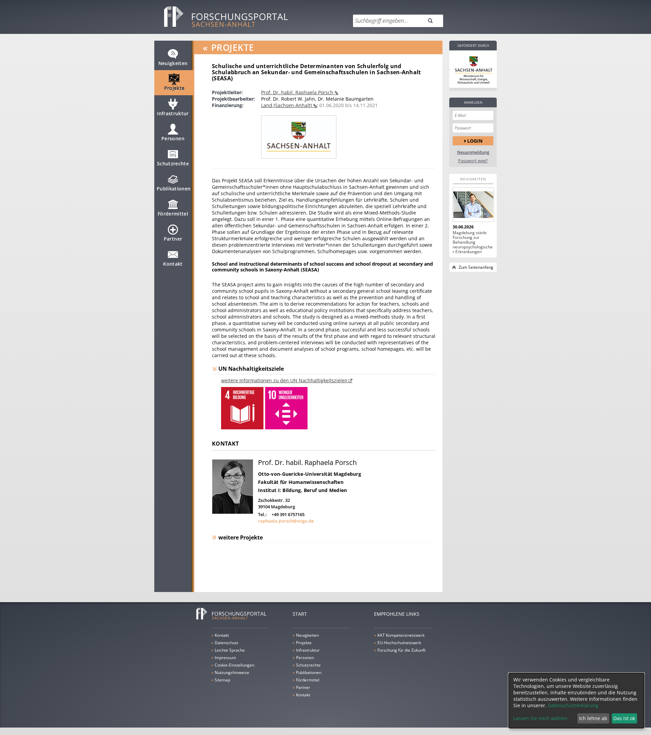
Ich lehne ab (593, 718)
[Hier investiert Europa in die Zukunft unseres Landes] (473, 69)
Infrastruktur (173, 113)
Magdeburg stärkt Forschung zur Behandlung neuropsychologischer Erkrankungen (473, 242)
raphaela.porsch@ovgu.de (286, 521)
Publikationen (174, 188)
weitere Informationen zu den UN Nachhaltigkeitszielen (284, 380)
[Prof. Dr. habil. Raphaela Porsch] (232, 512)
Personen (172, 138)
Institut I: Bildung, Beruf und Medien (302, 490)
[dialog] (576, 700)
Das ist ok (624, 718)
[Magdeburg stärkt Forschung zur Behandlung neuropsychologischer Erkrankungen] (473, 204)
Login (474, 141)
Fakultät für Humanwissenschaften (300, 482)
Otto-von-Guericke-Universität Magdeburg (309, 474)
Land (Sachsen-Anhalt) (287, 105)
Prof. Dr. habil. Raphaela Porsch (298, 92)
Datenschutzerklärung (573, 705)
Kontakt (172, 264)
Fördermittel (173, 213)
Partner (173, 239)
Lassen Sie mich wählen (540, 718)
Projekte (174, 88)
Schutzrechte (173, 163)
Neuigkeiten (173, 63)
